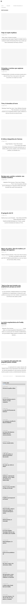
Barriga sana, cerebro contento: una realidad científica (12, 176)
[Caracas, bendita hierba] (21, 445)
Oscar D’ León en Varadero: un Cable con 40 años (9, 487)
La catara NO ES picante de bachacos (9, 411)
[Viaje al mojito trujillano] (14, 21)
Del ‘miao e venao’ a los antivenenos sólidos (8, 564)
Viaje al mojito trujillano (9, 33)
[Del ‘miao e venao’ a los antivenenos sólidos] (21, 565)
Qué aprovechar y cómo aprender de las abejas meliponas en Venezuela (8, 576)
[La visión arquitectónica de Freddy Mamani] (14, 311)
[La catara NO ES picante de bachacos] (21, 412)
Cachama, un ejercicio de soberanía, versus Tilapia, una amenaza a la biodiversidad (8, 478)
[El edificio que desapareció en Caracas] (21, 500)
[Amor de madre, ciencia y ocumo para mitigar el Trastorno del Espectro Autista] (21, 511)
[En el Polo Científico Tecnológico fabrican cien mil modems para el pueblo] (21, 533)
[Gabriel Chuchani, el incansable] (21, 522)
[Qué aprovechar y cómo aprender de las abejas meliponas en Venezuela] (21, 576)
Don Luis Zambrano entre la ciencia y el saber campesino (9, 401)
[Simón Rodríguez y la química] (21, 544)
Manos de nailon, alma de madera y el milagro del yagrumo (13, 249)
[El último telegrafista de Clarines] (14, 127)
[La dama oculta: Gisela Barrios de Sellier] (21, 587)
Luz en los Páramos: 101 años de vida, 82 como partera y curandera (8, 598)
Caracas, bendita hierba (8, 443)
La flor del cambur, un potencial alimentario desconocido (8, 455)
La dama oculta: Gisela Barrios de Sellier (8, 586)
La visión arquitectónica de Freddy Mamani (12, 323)
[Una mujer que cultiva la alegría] (21, 467)
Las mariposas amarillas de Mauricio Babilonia (9, 422)
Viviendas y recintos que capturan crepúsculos (12, 68)
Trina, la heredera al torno (9, 103)
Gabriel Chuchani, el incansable (7, 520)
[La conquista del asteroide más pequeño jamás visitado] (14, 349)
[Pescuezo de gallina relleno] (21, 390)
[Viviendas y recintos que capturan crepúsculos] (14, 57)
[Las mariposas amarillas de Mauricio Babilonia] (21, 423)
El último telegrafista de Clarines (11, 139)
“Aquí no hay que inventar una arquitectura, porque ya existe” (11, 286)
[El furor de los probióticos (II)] (21, 555)
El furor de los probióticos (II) (8, 553)
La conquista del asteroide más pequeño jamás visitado (11, 361)
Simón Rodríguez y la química (7, 542)
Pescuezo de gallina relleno (9, 388)
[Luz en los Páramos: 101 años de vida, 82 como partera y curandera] (21, 598)
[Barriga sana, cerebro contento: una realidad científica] (14, 165)
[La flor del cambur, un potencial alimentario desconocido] (21, 456)
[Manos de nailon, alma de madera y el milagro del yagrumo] (14, 237)
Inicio (2, 5)
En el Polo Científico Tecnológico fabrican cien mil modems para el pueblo (9, 532)
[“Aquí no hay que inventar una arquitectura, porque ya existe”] (14, 274)
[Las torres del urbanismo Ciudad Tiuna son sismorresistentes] (21, 434)
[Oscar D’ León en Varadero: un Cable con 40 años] (21, 489)
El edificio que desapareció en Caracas (9, 498)
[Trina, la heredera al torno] (14, 92)
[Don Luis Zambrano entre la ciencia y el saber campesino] (21, 401)
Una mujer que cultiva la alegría (8, 465)
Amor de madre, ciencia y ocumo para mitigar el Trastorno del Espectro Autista (8, 511)
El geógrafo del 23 (7, 213)
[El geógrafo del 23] (14, 202)
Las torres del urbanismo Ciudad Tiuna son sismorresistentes (8, 434)
